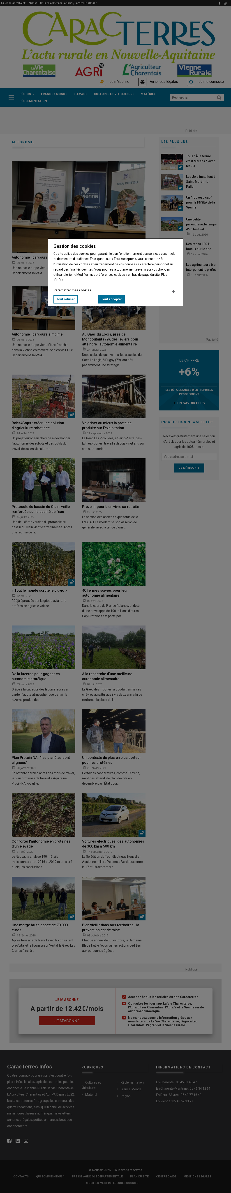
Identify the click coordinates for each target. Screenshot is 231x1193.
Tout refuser (65, 299)
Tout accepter (111, 299)
